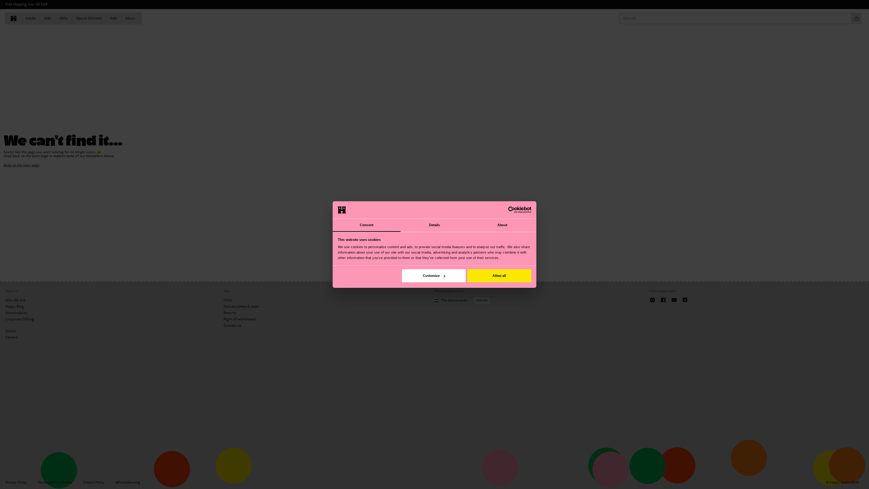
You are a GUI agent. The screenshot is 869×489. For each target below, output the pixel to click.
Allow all (499, 276)
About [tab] (502, 225)
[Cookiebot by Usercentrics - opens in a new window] (511, 209)
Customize (431, 276)
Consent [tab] (366, 225)
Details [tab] (434, 225)
